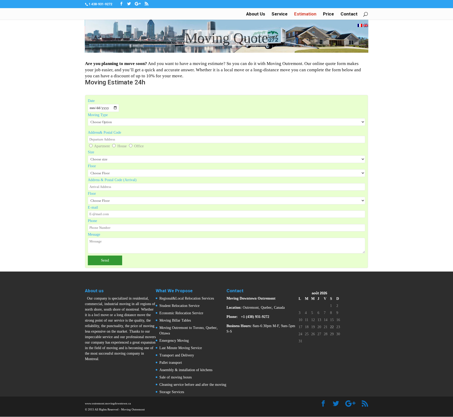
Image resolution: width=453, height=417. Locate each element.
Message (94, 234)
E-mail (93, 207)
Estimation (305, 14)
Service (280, 14)
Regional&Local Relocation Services (186, 298)
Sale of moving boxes (175, 377)
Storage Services (171, 392)
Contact (349, 14)
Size (91, 152)
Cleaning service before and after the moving (192, 385)
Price (328, 14)
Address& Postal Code (104, 132)
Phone (92, 221)
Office (139, 146)
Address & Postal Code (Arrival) (112, 180)
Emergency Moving (174, 341)
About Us (255, 14)
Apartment (102, 146)
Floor (92, 166)
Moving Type (98, 115)
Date (91, 101)
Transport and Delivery (176, 355)
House (122, 146)
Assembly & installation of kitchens (185, 370)
